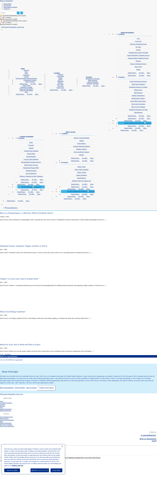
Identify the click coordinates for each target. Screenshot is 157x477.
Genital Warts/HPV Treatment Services (138, 55)
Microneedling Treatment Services (31, 162)
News (26, 72)
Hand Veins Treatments (138, 84)
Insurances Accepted (26, 87)
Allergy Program (30, 81)
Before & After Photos (26, 90)
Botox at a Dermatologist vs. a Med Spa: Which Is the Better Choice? (26, 213)
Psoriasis (138, 61)
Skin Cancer (138, 66)
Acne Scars (138, 41)
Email (154, 441)
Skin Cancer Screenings (138, 104)
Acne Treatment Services (6, 417)
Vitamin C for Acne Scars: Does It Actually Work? (19, 279)
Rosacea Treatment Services (138, 64)
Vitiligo (138, 69)
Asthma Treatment (81, 175)
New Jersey (60, 84)
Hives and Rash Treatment (81, 152)
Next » (9, 354)
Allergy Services (71, 132)
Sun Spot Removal (31, 173)
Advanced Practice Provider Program (26, 78)
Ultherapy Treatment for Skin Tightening (31, 176)
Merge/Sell (26, 75)
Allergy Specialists (92, 82)
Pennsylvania (60, 87)
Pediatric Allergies (81, 149)
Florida (60, 78)
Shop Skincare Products (10, 7)
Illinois (60, 79)
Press (26, 73)
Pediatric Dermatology (138, 95)
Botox (31, 142)
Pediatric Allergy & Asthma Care (81, 181)
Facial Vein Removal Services (138, 81)
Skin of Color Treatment (138, 107)
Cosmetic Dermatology (27, 136)
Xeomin (31, 148)
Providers (89, 77)
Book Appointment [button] (17, 360)
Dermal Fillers (31, 153)
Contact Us (7, 9)
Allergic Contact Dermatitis (81, 138)
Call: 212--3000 (5, 360)
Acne (138, 38)
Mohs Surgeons (92, 80)
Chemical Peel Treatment (31, 151)
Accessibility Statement (6, 403)
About (23, 68)
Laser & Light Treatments (31, 159)
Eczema (138, 50)
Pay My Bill (7, 5)
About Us (26, 70)
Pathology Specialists (93, 83)
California (60, 74)
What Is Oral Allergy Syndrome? (12, 312)
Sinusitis (81, 155)
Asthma (81, 140)
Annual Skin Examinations (7, 420)
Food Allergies (81, 143)
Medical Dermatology (127, 32)
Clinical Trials (26, 85)
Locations (57, 73)
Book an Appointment (6, 1)
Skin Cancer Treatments (6, 424)
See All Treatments (27, 187)
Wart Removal (138, 112)
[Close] (2, 204)
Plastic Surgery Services (31, 165)
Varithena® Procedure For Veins (138, 109)
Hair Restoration (31, 156)
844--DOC (11, 208)
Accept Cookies (56, 470)
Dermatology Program (30, 80)
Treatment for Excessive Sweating (138, 52)
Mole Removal (138, 92)
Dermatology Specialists (93, 78)
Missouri (60, 83)
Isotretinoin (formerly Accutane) (138, 87)
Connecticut (60, 76)
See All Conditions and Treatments (134, 123)
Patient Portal (7, 4)
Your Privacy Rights (12, 470)
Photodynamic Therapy (138, 98)
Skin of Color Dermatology (7, 426)
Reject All (40, 470)
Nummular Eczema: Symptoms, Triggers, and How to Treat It (23, 246)
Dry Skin (138, 47)
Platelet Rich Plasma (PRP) (31, 168)
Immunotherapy (81, 178)
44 (6, 354)
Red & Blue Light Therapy (138, 101)
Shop (1, 407)
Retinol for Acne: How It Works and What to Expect (20, 344)
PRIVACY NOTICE (17, 465)
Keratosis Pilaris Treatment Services (138, 58)
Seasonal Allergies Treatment (81, 146)
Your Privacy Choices (60, 457)
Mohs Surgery (138, 90)
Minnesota (60, 81)
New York (60, 86)
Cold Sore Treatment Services (138, 44)
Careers (26, 77)
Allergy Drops (81, 166)
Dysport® (31, 145)
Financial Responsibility (26, 89)
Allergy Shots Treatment (81, 169)
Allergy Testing (81, 172)
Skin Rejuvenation (31, 170)
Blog (26, 92)
